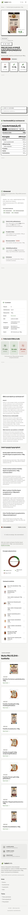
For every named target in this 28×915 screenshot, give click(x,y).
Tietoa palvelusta (6, 897)
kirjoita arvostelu (5, 545)
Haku (3, 889)
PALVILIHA (13, 315)
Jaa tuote (7, 43)
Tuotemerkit (5, 887)
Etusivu (2, 7)
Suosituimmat (5, 884)
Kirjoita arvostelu (22, 527)
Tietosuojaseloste (6, 899)
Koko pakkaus (12, 129)
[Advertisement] (14, 90)
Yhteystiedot (5, 901)
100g (4, 129)
